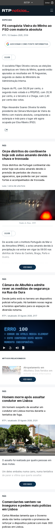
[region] (27, 264)
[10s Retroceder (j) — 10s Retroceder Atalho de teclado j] (10, 526)
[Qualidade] (44, 526)
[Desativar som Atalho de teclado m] (17, 526)
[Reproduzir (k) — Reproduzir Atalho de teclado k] (4, 526)
